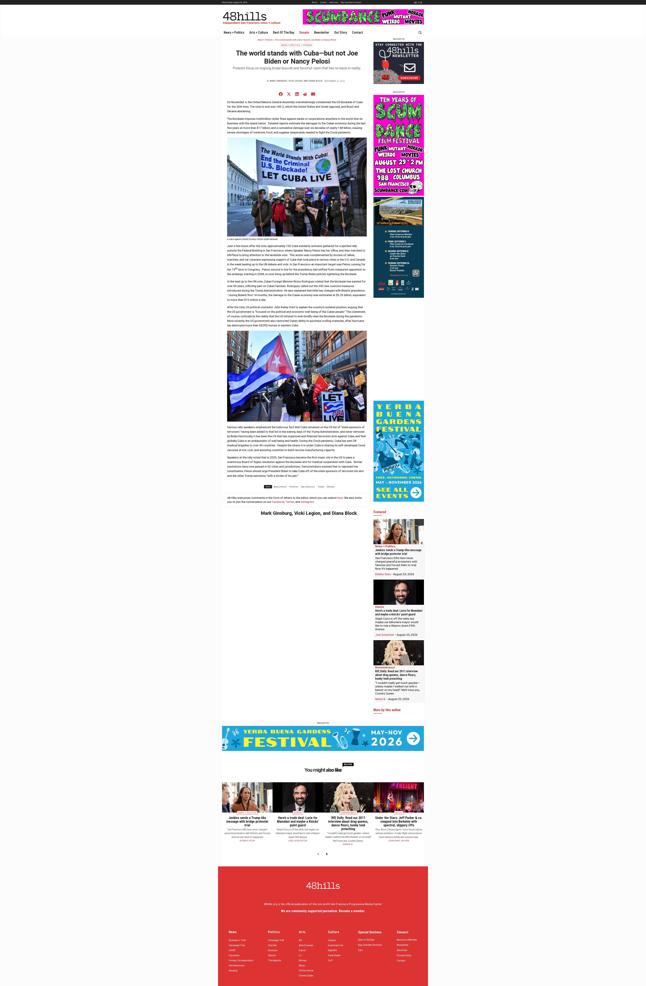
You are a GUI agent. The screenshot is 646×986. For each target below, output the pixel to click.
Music (398, 813)
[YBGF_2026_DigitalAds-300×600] (398, 500)
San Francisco (308, 487)
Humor (379, 606)
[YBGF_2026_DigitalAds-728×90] (323, 750)
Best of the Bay (366, 939)
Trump (321, 487)
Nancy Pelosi (280, 487)
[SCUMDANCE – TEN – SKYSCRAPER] (398, 194)
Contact (401, 960)
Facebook (278, 502)
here (340, 497)
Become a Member (407, 939)
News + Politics (265, 40)
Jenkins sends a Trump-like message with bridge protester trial (398, 551)
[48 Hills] (252, 17)
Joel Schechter (384, 634)
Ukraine (331, 487)
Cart (360, 950)
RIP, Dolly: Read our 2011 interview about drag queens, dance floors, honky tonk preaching (396, 674)
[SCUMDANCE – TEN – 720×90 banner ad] (363, 23)
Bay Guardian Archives (370, 945)
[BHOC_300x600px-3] (398, 296)
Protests (294, 487)
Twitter (289, 502)
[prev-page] (318, 854)
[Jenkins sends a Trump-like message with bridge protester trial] (398, 531)
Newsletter (402, 945)
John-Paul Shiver (398, 840)
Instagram (307, 502)
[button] (420, 32)
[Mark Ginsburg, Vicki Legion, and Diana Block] (258, 81)
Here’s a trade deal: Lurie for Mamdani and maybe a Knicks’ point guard (398, 612)
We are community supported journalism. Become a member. (323, 911)
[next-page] (327, 854)
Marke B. (380, 699)
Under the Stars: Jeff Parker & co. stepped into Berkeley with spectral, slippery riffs (398, 821)
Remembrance (385, 667)
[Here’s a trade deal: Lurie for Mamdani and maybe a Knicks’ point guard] (398, 592)
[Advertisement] (398, 349)
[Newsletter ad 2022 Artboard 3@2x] (398, 83)
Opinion (307, 45)
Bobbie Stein (383, 574)
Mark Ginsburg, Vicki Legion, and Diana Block (296, 81)
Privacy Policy (404, 955)
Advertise (402, 950)
